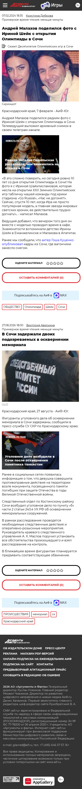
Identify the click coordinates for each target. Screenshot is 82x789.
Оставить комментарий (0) (41, 277)
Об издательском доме (22, 648)
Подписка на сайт (18, 664)
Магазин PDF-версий (37, 653)
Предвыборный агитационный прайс (34, 669)
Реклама (10, 653)
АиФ (5, 404)
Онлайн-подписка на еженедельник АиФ (37, 659)
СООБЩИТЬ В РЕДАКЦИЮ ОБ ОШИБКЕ (31, 675)
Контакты (45, 664)
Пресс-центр (55, 648)
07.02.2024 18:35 (12, 15)
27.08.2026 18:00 (12, 325)
